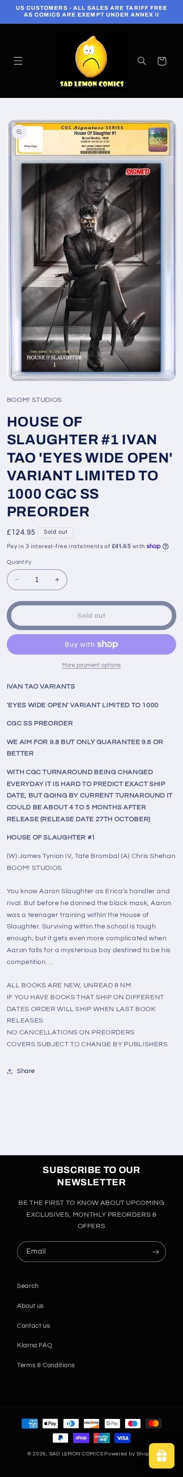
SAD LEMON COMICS (76, 1454)
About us (30, 1306)
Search (28, 1286)
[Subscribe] (156, 1251)
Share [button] (26, 1071)
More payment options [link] (91, 665)
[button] (18, 61)
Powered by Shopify (130, 1454)
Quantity (19, 562)
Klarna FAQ (34, 1345)
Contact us (33, 1326)
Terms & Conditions (45, 1365)
